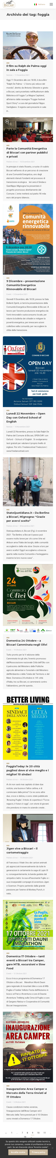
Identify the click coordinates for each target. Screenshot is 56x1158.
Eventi (8, 294)
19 (25, 1137)
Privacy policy (38, 1152)
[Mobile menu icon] (51, 4)
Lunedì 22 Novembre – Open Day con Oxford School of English (25, 417)
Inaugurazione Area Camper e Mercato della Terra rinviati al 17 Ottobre (26, 1093)
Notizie (9, 75)
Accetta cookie (18, 1152)
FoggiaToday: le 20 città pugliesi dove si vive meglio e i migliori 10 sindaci (27, 770)
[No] (52, 1148)
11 (45, 1133)
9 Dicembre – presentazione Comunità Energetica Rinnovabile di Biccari (25, 285)
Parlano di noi (12, 162)
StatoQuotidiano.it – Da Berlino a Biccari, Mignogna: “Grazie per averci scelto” (27, 516)
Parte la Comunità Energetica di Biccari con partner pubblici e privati (27, 152)
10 (38, 1133)
